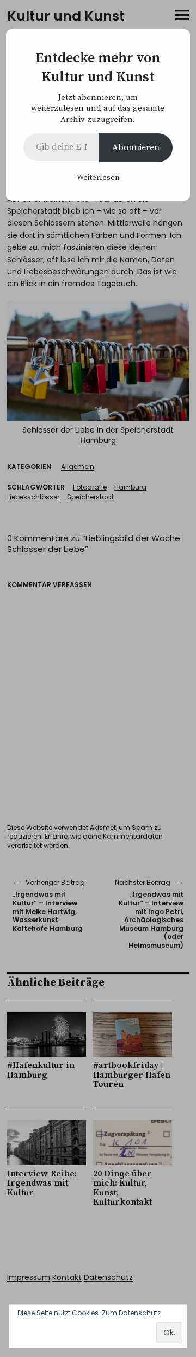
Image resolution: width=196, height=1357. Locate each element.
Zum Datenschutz (131, 1312)
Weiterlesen (98, 178)
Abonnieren (136, 147)
